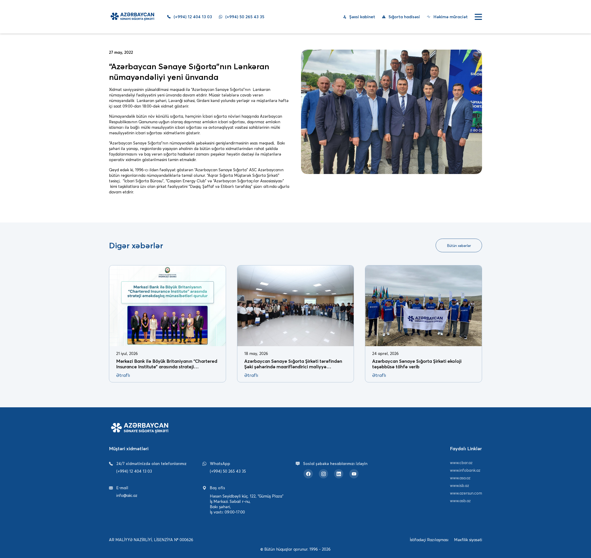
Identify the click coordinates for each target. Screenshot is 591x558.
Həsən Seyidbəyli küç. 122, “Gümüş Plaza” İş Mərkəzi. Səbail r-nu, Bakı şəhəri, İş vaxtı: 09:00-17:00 (246, 504)
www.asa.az (460, 478)
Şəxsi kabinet (361, 16)
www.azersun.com (466, 493)
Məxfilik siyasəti (468, 540)
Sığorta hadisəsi (403, 16)
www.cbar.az (461, 463)
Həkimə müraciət (450, 16)
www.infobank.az (465, 470)
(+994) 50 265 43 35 (244, 17)
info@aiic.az (126, 495)
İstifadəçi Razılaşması (429, 540)
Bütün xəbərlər (459, 245)
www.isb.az (459, 485)
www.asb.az (460, 501)
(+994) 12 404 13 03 (192, 17)
